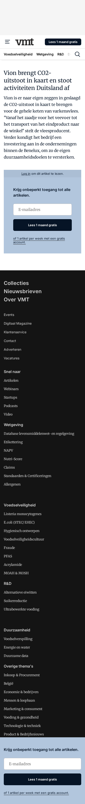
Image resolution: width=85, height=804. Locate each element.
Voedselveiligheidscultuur (24, 539)
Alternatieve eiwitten (20, 592)
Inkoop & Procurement (22, 675)
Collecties (16, 283)
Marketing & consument (23, 709)
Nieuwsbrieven (23, 291)
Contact (10, 341)
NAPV (8, 450)
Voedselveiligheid (20, 505)
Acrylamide (13, 565)
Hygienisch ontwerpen (21, 531)
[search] (77, 54)
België (8, 683)
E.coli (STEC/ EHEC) (19, 522)
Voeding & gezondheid (21, 717)
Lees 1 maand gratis (63, 42)
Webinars (11, 389)
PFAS (8, 556)
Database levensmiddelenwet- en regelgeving (39, 433)
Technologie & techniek (22, 726)
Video (8, 414)
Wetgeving (13, 424)
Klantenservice (15, 332)
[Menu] (7, 42)
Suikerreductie (15, 601)
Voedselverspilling (18, 639)
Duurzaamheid (17, 630)
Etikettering (13, 442)
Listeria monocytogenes (23, 514)
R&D (8, 583)
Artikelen (11, 380)
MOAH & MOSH (16, 573)
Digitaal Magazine (18, 323)
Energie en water (17, 647)
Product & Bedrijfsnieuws (24, 734)
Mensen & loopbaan (19, 700)
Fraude (9, 548)
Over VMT (17, 299)
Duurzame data (16, 656)
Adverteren (12, 349)
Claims (9, 467)
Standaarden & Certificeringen (27, 476)
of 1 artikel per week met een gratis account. (36, 793)
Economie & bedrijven (21, 692)
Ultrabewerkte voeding (21, 609)
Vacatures (11, 358)
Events (9, 315)
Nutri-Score (13, 459)
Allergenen (12, 484)
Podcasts (11, 406)
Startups (10, 397)
